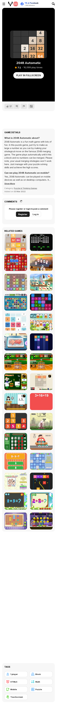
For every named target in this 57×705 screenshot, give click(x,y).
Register (22, 214)
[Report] (24, 106)
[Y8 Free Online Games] (13, 4)
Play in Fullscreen (28, 75)
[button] (9, 183)
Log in (36, 214)
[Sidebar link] (4, 4)
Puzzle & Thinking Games (25, 188)
